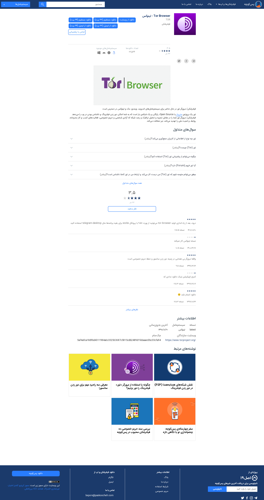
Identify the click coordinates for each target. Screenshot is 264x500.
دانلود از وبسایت (127, 20)
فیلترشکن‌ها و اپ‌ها (227, 4)
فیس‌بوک (247, 498)
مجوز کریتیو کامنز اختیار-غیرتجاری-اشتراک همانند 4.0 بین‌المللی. (33, 487)
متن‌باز (179, 114)
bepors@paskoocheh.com (99, 495)
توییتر (242, 498)
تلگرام (255, 498)
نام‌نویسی (217, 489)
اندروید (104, 53)
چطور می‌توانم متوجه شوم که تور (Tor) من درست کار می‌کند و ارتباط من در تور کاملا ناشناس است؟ (148, 174)
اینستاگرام (251, 498)
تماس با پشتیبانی (77, 32)
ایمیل (111, 482)
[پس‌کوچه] (258, 4)
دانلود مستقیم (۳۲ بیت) (105, 20)
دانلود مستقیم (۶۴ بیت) (80, 20)
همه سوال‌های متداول (132, 183)
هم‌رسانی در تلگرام (193, 61)
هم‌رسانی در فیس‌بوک (186, 61)
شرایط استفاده (161, 486)
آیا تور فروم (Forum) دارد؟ (180, 165)
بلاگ (209, 4)
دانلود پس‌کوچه (36, 473)
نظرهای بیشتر (132, 310)
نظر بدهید (132, 209)
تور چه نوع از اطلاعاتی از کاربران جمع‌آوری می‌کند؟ (170, 139)
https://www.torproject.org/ (180, 340)
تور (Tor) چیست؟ (184, 148)
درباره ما (199, 4)
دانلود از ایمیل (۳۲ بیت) (105, 26)
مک (109, 53)
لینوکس (114, 53)
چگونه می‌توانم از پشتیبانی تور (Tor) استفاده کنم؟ (170, 157)
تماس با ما (186, 4)
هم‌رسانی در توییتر (179, 61)
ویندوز (99, 53)
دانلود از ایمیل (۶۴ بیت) (80, 26)
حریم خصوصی (161, 491)
